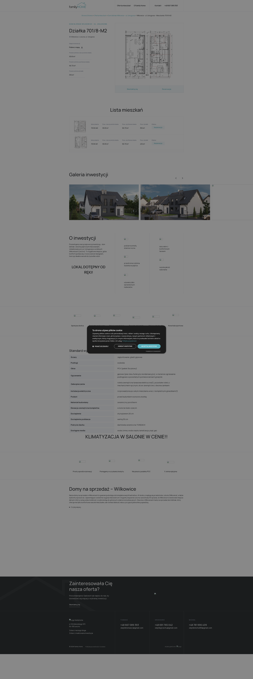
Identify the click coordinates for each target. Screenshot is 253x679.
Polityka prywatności (129, 341)
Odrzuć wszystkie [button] (125, 346)
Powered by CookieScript (153, 351)
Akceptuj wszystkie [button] (149, 346)
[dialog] (126, 339)
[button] (100, 346)
